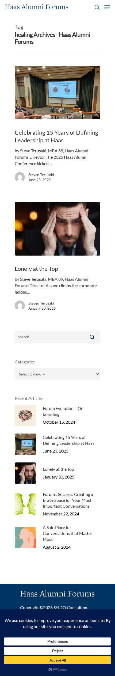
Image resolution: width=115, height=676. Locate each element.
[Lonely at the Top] (57, 229)
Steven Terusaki (41, 174)
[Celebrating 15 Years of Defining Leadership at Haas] (57, 92)
